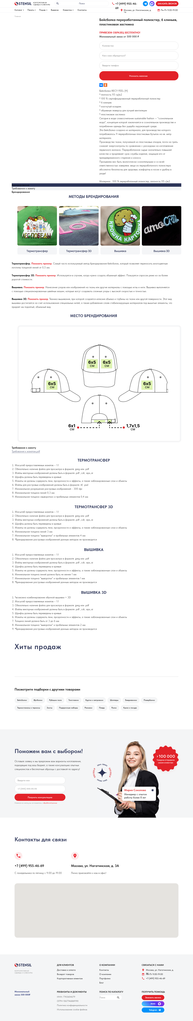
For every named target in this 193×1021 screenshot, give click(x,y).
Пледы (102, 708)
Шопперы (114, 700)
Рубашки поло (55, 700)
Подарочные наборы (68, 708)
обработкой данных (50, 803)
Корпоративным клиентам (70, 978)
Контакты (82, 10)
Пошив (42, 10)
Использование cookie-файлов (72, 1009)
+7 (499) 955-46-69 (29, 866)
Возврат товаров (65, 974)
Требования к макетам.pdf (26, 451)
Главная (18, 16)
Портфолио (104, 978)
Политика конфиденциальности (72, 1005)
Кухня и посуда (130, 708)
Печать (30, 10)
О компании (105, 974)
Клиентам (67, 10)
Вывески (55, 10)
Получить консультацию (40, 797)
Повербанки (149, 700)
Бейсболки (22, 700)
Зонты (49, 708)
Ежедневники (131, 700)
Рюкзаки (88, 708)
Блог (101, 982)
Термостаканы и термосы (28, 708)
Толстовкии (74, 700)
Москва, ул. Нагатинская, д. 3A (137, 11)
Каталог (18, 10)
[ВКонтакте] (101, 85)
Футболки (38, 700)
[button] (167, 3)
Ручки (114, 708)
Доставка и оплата (66, 970)
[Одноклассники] (105, 85)
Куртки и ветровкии (94, 700)
